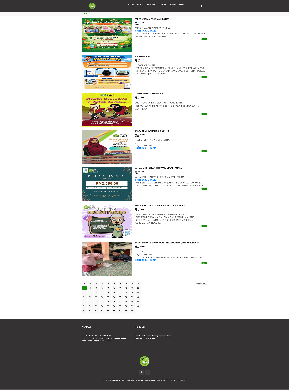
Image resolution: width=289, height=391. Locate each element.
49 (132, 301)
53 (96, 306)
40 (138, 297)
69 (132, 310)
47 (120, 301)
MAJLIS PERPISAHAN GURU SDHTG (152, 131)
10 (138, 283)
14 (102, 288)
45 (108, 301)
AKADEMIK (151, 5)
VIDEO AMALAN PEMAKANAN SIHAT (152, 19)
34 (102, 297)
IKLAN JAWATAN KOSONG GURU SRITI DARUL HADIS (160, 205)
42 (90, 301)
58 (126, 306)
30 (138, 292)
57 (120, 306)
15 (108, 288)
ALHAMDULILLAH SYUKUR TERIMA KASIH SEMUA (158, 168)
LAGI (204, 39)
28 (126, 292)
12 (90, 288)
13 (96, 288)
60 (138, 306)
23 (96, 292)
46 (114, 301)
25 (108, 292)
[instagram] (147, 372)
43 (96, 301)
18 (126, 288)
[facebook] (141, 372)
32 (90, 297)
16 (114, 288)
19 (132, 288)
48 (126, 301)
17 (120, 288)
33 (96, 297)
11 (84, 288)
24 (102, 292)
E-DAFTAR (162, 5)
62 (90, 310)
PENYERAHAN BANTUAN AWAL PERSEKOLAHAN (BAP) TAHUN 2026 (167, 243)
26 (114, 292)
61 (84, 310)
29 (132, 292)
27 (120, 292)
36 (114, 297)
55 (108, 306)
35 (108, 297)
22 (90, 292)
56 (114, 306)
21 (84, 292)
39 (132, 297)
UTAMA (87, 13)
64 (102, 310)
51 (84, 306)
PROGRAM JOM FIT (144, 56)
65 (108, 310)
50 (138, 301)
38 (126, 297)
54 (102, 306)
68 (126, 310)
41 (84, 301)
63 (96, 310)
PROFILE (140, 5)
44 (102, 301)
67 (120, 310)
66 (114, 310)
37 (120, 297)
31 (84, 297)
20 (138, 288)
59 (132, 306)
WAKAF (182, 5)
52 (90, 306)
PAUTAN (173, 5)
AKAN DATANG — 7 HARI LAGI (149, 93)
